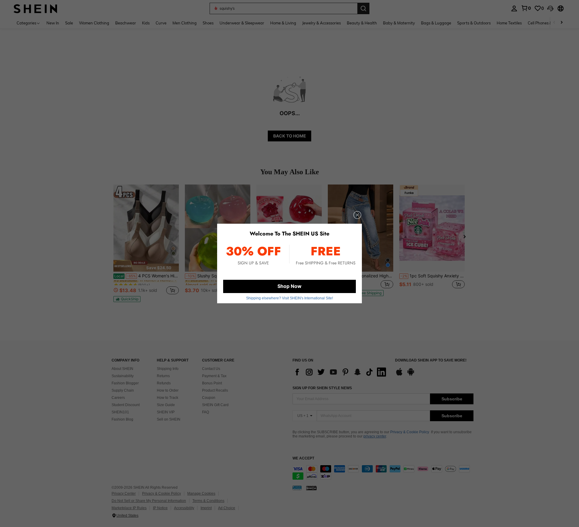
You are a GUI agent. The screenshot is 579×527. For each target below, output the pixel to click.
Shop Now (289, 286)
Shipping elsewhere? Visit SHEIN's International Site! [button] (289, 298)
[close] (357, 214)
